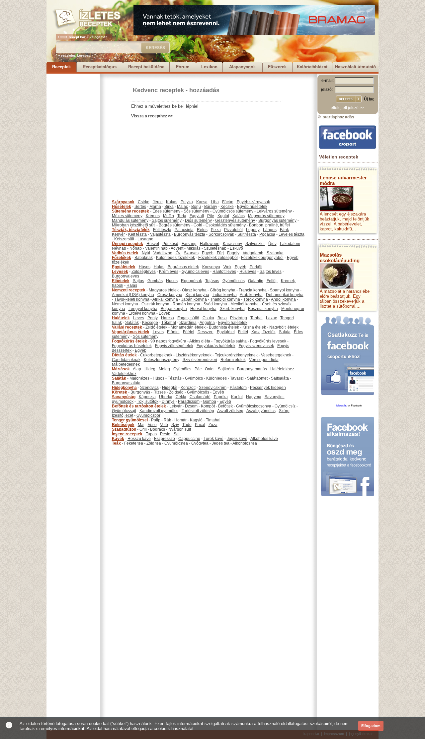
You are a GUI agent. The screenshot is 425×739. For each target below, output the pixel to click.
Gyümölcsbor (148, 415)
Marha (155, 206)
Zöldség (176, 392)
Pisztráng (238, 318)
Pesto (165, 434)
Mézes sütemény (127, 216)
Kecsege (150, 322)
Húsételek (121, 206)
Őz (178, 253)
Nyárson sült (179, 429)
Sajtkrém (226, 369)
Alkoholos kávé (264, 438)
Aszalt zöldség (230, 410)
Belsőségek (123, 424)
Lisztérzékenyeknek (194, 355)
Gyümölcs (182, 369)
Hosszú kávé (139, 438)
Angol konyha (283, 299)
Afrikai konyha (165, 299)
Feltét (243, 332)
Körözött (188, 387)
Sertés (140, 206)
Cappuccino (189, 438)
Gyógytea (200, 443)
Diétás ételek (124, 355)
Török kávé (213, 438)
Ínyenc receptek (127, 434)
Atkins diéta (199, 341)
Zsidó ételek (156, 327)
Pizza (216, 229)
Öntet (209, 369)
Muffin (168, 216)
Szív (175, 424)
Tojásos (212, 280)
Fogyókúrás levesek (268, 341)
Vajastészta (160, 234)
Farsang (189, 243)
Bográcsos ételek (183, 267)
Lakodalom (290, 243)
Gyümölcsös (233, 280)
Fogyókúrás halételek (216, 345)
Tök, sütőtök (147, 401)
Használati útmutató (355, 66)
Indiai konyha (224, 294)
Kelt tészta (137, 234)
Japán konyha (194, 299)
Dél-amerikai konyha (284, 294)
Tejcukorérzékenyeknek (236, 355)
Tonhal (256, 318)
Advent (177, 248)
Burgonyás (140, 392)
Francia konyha (253, 290)
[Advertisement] (73, 173)
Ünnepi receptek (127, 243)
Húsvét (152, 243)
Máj (141, 424)
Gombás (155, 280)
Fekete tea (133, 443)
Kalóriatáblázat (312, 66)
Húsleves (247, 271)
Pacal (200, 424)
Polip (155, 420)
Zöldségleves (143, 271)
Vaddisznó (162, 253)
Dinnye (168, 401)
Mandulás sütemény (130, 220)
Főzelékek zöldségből (218, 257)
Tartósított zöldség (198, 410)
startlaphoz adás (338, 117)
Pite (210, 216)
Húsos (144, 267)
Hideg (149, 369)
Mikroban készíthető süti (133, 225)
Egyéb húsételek (252, 206)
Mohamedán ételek (188, 327)
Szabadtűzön (124, 429)
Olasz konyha (194, 290)
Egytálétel (226, 332)
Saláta (285, 332)
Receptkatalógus (100, 66)
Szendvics (149, 387)
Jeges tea (220, 443)
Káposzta (147, 397)
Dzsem (191, 406)
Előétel (173, 332)
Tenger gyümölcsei (130, 420)
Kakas (171, 202)
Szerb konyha (232, 308)
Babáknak (143, 257)
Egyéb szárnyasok (253, 202)
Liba (215, 202)
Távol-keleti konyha (131, 299)
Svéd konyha (215, 304)
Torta (181, 216)
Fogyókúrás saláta (230, 341)
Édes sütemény (166, 211)
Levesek (120, 271)
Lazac (271, 318)
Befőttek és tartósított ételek (139, 406)
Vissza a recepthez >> (152, 116)
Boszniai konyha (263, 308)
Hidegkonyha (124, 387)
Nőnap (135, 248)
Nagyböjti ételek (283, 327)
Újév (272, 243)
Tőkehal (168, 322)
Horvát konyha (203, 308)
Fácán (227, 202)
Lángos (270, 229)
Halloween (209, 243)
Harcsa (167, 318)
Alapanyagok (242, 66)
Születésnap (215, 248)
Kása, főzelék (263, 332)
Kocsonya (211, 267)
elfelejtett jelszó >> (347, 107)
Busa (222, 318)
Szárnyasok (123, 202)
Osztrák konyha (155, 304)
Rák (167, 420)
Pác (198, 369)
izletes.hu (341, 405)
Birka (169, 206)
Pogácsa (267, 234)
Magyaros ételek (164, 290)
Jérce (158, 202)
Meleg (164, 369)
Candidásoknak (126, 359)
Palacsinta (184, 229)
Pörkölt (256, 267)
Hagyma (253, 397)
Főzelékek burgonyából (262, 257)
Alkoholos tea (244, 443)
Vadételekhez (124, 373)
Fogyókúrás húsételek (132, 345)
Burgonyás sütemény (277, 220)
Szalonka (275, 253)
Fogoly (233, 253)
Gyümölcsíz (285, 406)
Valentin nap (156, 248)
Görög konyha (222, 290)
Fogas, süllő (188, 318)
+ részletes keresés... (75, 55)
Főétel (188, 332)
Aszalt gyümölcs (261, 410)
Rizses (159, 392)
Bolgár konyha (174, 308)
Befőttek (225, 406)
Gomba (209, 401)
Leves (138, 318)
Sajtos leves (271, 271)
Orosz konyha (169, 294)
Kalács (238, 216)
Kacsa (202, 202)
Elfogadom (371, 726)
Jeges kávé (237, 438)
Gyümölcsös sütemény (232, 211)
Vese (152, 424)
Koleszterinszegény (161, 359)
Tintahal (213, 420)
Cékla (181, 397)
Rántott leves (224, 271)
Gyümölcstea (176, 443)
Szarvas (191, 253)
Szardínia (188, 322)
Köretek (119, 392)
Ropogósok (191, 280)
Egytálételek (123, 267)
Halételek (121, 318)
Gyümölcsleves (195, 271)
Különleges (216, 378)
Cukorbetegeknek (156, 355)
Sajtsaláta (280, 378)
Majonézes (139, 378)
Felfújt (272, 280)
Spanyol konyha (284, 290)
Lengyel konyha (142, 308)
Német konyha (125, 304)
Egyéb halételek (232, 322)
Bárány (210, 206)
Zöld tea (153, 443)
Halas (159, 267)
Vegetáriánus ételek (130, 332)
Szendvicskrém (212, 387)
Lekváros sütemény (274, 211)
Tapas (151, 434)
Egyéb (207, 253)
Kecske (227, 206)
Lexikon (209, 66)
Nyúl (146, 253)
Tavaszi (237, 378)
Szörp (284, 410)
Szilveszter (255, 243)
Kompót (208, 406)
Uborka (165, 397)
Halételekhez (282, 369)
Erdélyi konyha (141, 313)
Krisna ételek (254, 327)
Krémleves (168, 271)
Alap (137, 369)
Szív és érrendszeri (200, 359)
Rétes (202, 229)
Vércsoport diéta (264, 359)
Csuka (208, 318)
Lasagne (145, 239)
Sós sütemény (196, 211)
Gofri (198, 225)
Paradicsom (189, 401)
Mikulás (194, 248)
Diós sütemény (198, 220)
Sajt (177, 434)
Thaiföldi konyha (225, 299)
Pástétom (238, 387)
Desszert (205, 332)
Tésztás (175, 378)
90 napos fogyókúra (168, 341)
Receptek (61, 66)
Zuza (213, 424)
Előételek (120, 280)
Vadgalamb (253, 253)
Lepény (253, 229)
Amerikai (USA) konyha (133, 294)
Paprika (221, 397)
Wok (227, 267)
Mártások (121, 369)
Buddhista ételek (224, 327)
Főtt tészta (162, 229)
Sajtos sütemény (167, 220)
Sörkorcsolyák (221, 234)
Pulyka (187, 202)
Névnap (119, 248)
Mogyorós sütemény (266, 216)
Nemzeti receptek (128, 290)
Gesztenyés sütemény (235, 220)
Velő (164, 424)
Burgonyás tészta (189, 234)
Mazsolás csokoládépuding (340, 257)
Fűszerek (277, 66)
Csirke (143, 202)
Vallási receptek (127, 327)
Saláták (132, 322)
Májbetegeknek (126, 364)
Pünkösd (170, 243)
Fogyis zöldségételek (174, 345)
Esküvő (236, 248)
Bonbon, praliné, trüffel (269, 225)
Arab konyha (251, 294)
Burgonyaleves (125, 276)
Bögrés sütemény (174, 225)
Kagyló (196, 420)
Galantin (255, 280)
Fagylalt (197, 216)
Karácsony (232, 243)
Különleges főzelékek (175, 257)
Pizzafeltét (233, 229)
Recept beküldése (146, 66)
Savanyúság (123, 397)
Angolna (207, 322)
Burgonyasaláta (126, 383)
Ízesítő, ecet (122, 415)
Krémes (153, 216)
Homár (180, 420)
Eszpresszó (164, 438)
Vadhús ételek (125, 253)
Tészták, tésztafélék (131, 229)
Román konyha (186, 304)
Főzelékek (121, 257)
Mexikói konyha (244, 304)
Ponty (152, 318)
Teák (116, 443)
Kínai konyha (197, 294)
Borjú (196, 206)
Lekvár (175, 406)
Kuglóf (223, 216)
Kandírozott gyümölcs (158, 410)
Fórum (183, 66)
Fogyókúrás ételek (129, 341)
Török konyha (255, 299)
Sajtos (138, 280)
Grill (143, 429)
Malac (182, 206)
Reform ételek (233, 359)
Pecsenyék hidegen (268, 387)
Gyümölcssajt (124, 410)
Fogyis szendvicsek (256, 345)
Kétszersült (124, 239)
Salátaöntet (257, 378)
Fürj (220, 253)
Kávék (118, 438)
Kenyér (118, 234)
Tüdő (187, 424)
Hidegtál (169, 387)
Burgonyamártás (252, 369)
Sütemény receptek (130, 211)
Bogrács (157, 429)
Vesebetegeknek (276, 355)
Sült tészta (246, 234)
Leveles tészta (291, 234)
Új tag (369, 99)
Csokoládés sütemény (226, 225)
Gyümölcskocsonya (253, 406)
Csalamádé (200, 397)
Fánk (284, 229)
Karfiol (237, 397)
